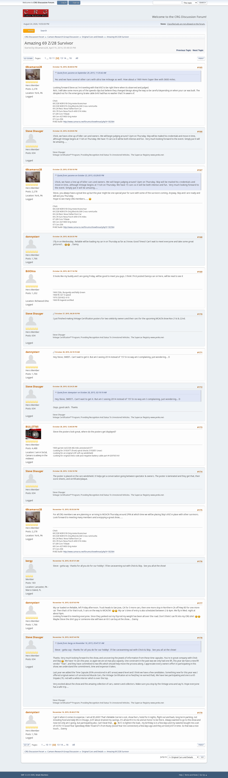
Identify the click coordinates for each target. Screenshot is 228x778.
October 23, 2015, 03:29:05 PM (65, 131)
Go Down (28, 58)
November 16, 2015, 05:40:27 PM (66, 712)
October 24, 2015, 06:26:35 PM (65, 236)
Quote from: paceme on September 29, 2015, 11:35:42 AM (81, 73)
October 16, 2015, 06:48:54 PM (65, 67)
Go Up (26, 745)
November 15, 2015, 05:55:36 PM (66, 509)
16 (70, 58)
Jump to (163, 757)
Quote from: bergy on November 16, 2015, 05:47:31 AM (80, 643)
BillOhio (31, 271)
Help (181, 775)
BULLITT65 (32, 426)
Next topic (198, 50)
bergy (29, 561)
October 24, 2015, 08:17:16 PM (65, 271)
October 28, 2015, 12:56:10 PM (65, 471)
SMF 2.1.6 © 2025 (28, 775)
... (48, 58)
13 (61, 58)
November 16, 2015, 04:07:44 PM (66, 637)
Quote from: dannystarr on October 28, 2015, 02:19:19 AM (82, 392)
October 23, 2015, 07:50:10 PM (65, 169)
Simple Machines (42, 775)
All (77, 58)
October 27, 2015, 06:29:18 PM (67, 313)
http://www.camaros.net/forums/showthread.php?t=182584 (88, 121)
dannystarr (33, 236)
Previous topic (183, 50)
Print (201, 58)
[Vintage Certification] (27, 156)
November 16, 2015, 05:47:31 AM (66, 561)
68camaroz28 (34, 67)
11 (53, 58)
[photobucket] (27, 297)
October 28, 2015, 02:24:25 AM (65, 386)
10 (50, 58)
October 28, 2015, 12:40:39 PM (65, 426)
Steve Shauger (34, 131)
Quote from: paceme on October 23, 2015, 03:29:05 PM (80, 175)
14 (65, 58)
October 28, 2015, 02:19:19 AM (67, 352)
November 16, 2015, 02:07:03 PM (66, 602)
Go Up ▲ (203, 775)
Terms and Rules (191, 775)
